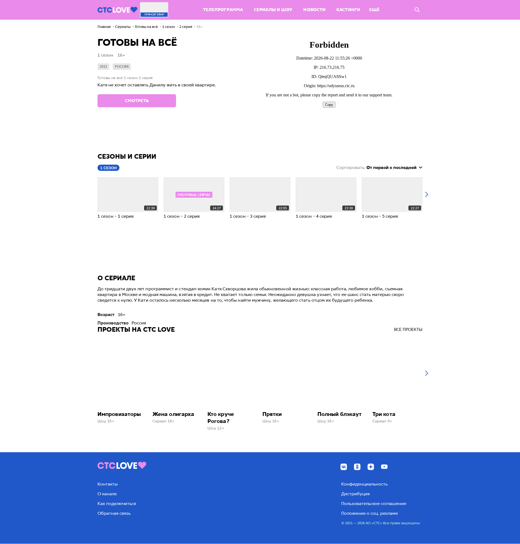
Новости (314, 9)
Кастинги (348, 9)
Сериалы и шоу (273, 9)
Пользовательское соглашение (373, 503)
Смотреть (137, 100)
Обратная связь (114, 513)
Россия (122, 66)
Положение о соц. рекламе (369, 513)
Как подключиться (117, 503)
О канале (107, 494)
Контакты (108, 484)
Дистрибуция (355, 494)
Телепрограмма (223, 9)
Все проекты (408, 329)
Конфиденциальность (364, 484)
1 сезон (108, 168)
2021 (103, 66)
